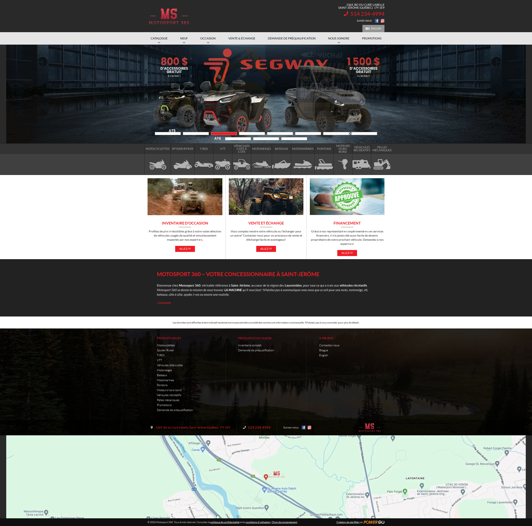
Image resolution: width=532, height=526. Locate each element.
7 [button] (336, 133)
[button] (153, 94)
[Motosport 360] (169, 16)
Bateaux (162, 375)
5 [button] (280, 133)
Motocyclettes (166, 345)
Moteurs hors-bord (169, 390)
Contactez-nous (329, 345)
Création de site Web (347, 522)
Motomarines (165, 380)
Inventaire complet (249, 345)
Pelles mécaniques (168, 400)
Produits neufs (169, 338)
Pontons (162, 385)
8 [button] (364, 133)
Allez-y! (185, 248)
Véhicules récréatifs (169, 395)
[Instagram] (382, 21)
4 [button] (252, 133)
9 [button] (238, 138)
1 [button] (168, 133)
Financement (347, 223)
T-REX (161, 355)
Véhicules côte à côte (170, 365)
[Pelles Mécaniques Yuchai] (266, 94)
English (376, 28)
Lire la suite (164, 302)
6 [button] (308, 133)
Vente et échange (266, 223)
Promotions (164, 405)
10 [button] (266, 138)
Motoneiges (164, 370)
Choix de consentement (284, 522)
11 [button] (294, 138)
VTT (159, 360)
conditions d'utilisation (258, 522)
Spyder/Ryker (165, 350)
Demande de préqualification (175, 410)
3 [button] (224, 133)
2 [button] (196, 133)
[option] (266, 94)
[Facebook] (377, 21)
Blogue (323, 350)
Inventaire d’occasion (185, 223)
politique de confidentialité (224, 522)
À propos (326, 338)
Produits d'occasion (254, 338)
